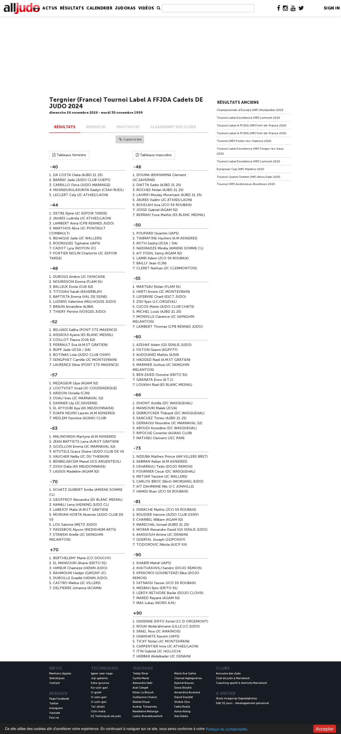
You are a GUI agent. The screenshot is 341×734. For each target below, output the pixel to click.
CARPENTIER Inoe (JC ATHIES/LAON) (167, 646)
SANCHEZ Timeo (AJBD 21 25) (161, 418)
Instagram (56, 708)
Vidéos (146, 8)
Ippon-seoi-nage (102, 673)
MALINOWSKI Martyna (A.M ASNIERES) (84, 436)
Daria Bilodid (182, 687)
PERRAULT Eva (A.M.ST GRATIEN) (80, 345)
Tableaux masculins (155, 155)
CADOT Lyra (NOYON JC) (74, 248)
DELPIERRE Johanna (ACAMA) (77, 588)
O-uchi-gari (99, 702)
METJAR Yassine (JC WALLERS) (161, 476)
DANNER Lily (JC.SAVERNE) (75, 403)
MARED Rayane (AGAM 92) (158, 598)
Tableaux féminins (70, 155)
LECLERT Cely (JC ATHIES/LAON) (80, 195)
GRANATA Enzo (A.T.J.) (154, 380)
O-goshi (96, 692)
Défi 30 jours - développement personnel (242, 703)
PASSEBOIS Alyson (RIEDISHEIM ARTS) (84, 529)
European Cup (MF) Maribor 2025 (240, 169)
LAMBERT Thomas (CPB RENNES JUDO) (169, 326)
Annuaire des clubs (228, 673)
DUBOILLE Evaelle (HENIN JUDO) (80, 578)
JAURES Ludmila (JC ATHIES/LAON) (82, 218)
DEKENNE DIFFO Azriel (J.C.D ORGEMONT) (172, 621)
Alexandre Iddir (143, 683)
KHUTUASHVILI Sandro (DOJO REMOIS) (169, 568)
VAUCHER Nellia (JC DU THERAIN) (81, 456)
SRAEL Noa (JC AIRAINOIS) (158, 631)
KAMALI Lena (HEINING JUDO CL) (81, 505)
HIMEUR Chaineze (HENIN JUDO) (80, 568)
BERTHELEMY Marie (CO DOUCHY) (82, 558)
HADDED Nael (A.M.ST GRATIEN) (163, 360)
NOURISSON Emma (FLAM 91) (78, 282)
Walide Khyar (141, 702)
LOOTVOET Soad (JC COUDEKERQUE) (85, 388)
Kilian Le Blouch (143, 692)
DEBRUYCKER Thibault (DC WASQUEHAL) (170, 413)
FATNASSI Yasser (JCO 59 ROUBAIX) (166, 583)
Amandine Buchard (187, 692)
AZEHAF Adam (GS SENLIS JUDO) (163, 345)
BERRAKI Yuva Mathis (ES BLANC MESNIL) (170, 215)
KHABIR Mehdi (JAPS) (153, 563)
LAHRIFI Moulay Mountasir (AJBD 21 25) (169, 195)
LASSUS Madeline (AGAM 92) (76, 471)
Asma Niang (182, 711)
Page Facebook (59, 698)
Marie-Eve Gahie (185, 673)
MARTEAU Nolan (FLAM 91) (158, 287)
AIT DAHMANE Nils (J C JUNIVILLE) (165, 486)
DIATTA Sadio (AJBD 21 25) (158, 185)
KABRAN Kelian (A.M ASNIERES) (161, 461)
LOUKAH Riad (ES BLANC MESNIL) (164, 385)
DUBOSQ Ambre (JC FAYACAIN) (79, 277)
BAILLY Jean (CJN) (151, 263)
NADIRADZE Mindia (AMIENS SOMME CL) (169, 248)
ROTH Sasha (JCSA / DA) (156, 243)
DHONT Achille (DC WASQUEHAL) (164, 403)
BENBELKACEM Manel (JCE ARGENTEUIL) (87, 461)
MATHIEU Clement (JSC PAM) (160, 438)
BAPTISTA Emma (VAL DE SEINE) (80, 297)
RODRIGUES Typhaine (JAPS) (76, 243)
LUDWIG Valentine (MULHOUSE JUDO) (84, 302)
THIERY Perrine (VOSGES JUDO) (79, 312)
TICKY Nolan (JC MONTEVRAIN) (162, 641)
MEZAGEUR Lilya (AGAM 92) (75, 383)
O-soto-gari (99, 697)
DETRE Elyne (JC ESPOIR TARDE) (80, 213)
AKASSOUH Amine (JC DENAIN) (162, 534)
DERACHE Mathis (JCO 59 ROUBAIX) (166, 510)
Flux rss (54, 717)
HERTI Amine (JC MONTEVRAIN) (163, 292)
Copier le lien (132, 139)
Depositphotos (247, 698)
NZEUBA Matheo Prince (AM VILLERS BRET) (172, 456)
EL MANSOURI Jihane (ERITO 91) (80, 563)
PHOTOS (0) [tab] (128, 127)
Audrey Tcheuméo (145, 706)
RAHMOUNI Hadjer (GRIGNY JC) (79, 573)
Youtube (54, 713)
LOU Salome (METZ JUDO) (75, 525)
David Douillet (183, 697)
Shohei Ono (182, 702)
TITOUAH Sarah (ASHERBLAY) (77, 292)
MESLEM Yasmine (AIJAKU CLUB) (79, 418)
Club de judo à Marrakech (233, 678)
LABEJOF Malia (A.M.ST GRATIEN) (80, 510)
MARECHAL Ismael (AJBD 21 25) (162, 525)
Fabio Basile (182, 706)
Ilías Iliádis (181, 716)
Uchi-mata (98, 711)
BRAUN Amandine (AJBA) (73, 307)
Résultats (72, 8)
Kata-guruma (100, 683)
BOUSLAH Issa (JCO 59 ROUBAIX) (164, 205)
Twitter (53, 703)
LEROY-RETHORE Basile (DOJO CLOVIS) (169, 593)
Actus (49, 8)
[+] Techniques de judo (106, 716)
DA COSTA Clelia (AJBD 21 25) (78, 175)
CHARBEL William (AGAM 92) (159, 520)
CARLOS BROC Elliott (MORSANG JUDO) (169, 481)
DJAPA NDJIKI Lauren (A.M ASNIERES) (84, 413)
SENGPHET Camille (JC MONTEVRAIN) (85, 360)
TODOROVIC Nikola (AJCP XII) (161, 544)
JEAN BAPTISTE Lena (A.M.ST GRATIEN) (86, 441)
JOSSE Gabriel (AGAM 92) (157, 210)
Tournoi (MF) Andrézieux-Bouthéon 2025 (246, 184)
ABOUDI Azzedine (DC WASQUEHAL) (166, 428)
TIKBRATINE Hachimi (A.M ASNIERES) (166, 238)
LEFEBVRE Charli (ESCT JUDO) (161, 297)
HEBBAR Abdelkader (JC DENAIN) (163, 656)
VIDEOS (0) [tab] (96, 127)
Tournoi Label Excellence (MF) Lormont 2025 (248, 117)
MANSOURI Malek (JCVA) (156, 408)
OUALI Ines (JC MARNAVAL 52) (78, 398)
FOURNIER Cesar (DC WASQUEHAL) (165, 471)
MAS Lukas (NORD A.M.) (155, 603)
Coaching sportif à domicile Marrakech (241, 683)
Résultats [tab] (64, 127)
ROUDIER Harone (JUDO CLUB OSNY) (167, 515)
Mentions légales (60, 673)
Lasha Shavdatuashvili (148, 716)
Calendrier (99, 8)
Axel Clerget (140, 687)
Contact (54, 683)
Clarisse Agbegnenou (188, 678)
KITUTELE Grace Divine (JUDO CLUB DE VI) (88, 451)
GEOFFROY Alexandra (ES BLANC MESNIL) (88, 500)
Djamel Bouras (184, 683)
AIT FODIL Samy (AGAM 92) (159, 253)
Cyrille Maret (141, 678)
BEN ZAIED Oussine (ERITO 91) (161, 375)
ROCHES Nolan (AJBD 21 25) (159, 190)
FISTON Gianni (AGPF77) (156, 350)
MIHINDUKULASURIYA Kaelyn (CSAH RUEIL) (88, 190)
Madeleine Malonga (146, 711)
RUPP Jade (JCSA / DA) (72, 350)
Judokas (125, 8)
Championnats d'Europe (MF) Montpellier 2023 (250, 110)
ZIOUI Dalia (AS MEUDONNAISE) (79, 466)
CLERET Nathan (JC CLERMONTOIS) (166, 268)
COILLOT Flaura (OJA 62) (74, 340)
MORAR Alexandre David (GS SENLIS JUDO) (171, 529)
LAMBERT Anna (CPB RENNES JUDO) (83, 223)
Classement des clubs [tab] (173, 127)
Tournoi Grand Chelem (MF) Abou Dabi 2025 (248, 177)
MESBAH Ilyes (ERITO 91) (156, 588)
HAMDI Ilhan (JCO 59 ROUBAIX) (162, 491)
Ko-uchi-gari (99, 687)
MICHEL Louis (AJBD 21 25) (158, 312)
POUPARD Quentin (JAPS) (157, 233)
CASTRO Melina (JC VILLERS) (77, 583)
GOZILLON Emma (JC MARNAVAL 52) (84, 446)
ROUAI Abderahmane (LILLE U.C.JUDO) (168, 626)
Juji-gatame (99, 678)
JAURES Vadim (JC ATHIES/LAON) (164, 200)
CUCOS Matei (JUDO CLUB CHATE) (165, 307)
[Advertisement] (170, 57)
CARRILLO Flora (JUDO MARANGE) (81, 185)
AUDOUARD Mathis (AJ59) (157, 355)
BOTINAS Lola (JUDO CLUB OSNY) (81, 355)
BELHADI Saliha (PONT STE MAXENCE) (85, 330)
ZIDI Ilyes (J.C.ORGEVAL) (156, 302)
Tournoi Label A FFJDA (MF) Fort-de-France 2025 (251, 125)
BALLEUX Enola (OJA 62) (73, 287)
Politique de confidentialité (226, 729)
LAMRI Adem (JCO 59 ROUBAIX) (162, 258)
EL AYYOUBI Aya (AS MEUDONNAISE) (83, 408)
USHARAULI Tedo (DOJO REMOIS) (164, 466)
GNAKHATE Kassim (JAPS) (157, 636)
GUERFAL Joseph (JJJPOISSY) (160, 539)
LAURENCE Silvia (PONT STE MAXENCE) (86, 365)
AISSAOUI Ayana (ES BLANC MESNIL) (83, 335)
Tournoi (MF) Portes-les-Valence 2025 (244, 141)
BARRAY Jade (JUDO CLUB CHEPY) (81, 180)
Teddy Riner (140, 673)
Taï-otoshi (98, 706)
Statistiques (56, 678)
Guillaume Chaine (145, 697)
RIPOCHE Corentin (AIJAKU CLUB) (164, 433)
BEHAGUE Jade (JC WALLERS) (77, 238)
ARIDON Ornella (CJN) (71, 393)
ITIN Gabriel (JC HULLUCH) (158, 651)
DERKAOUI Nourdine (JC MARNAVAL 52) (169, 423)
